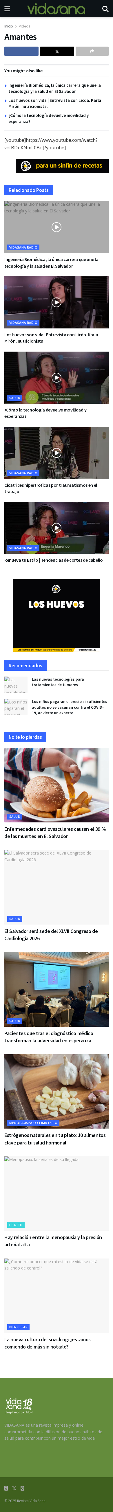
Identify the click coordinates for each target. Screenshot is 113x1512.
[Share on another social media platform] (92, 51)
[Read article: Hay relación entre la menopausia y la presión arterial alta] (56, 1193)
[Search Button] (105, 8)
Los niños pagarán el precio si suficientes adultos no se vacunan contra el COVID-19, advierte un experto (69, 707)
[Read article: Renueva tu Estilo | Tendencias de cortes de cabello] (56, 528)
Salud (14, 398)
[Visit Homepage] (56, 8)
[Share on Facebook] (21, 51)
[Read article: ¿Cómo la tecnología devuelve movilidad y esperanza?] (56, 378)
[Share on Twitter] (57, 51)
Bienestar (18, 1327)
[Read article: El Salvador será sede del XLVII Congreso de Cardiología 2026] (56, 887)
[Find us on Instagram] (22, 1488)
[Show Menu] (7, 8)
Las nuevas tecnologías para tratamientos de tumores (58, 682)
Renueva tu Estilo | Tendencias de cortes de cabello (53, 560)
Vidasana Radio (23, 247)
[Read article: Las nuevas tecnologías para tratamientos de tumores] (16, 685)
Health (16, 1225)
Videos (24, 26)
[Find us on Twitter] (14, 1488)
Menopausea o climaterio (33, 1122)
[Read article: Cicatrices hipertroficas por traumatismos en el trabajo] (56, 453)
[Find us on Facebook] (6, 1488)
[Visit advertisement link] (62, 166)
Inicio (8, 26)
